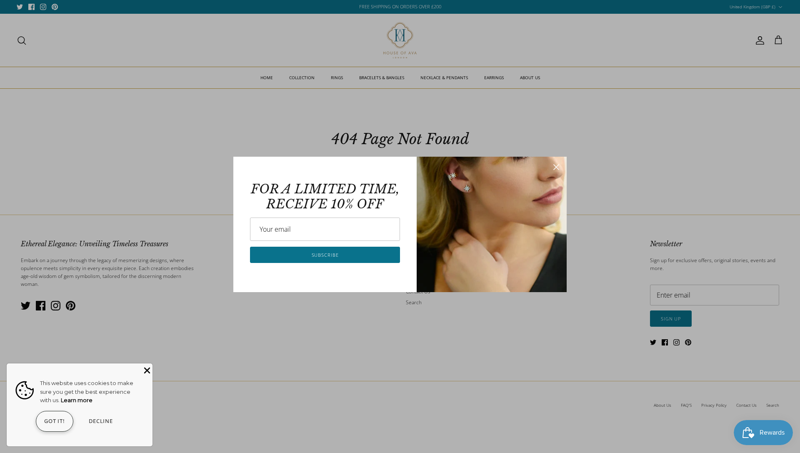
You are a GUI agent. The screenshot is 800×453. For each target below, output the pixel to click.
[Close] (556, 167)
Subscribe (325, 255)
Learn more (76, 400)
